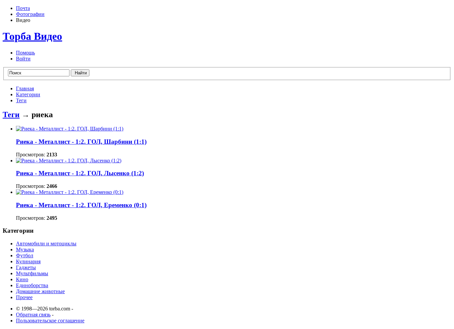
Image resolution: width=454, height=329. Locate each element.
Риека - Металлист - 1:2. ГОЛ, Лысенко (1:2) (80, 173)
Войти (23, 58)
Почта (23, 8)
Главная (25, 88)
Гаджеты (26, 267)
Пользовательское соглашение (50, 320)
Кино (22, 279)
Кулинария (28, 261)
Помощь (25, 52)
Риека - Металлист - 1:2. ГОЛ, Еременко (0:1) (81, 205)
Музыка (25, 249)
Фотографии (30, 14)
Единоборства (32, 285)
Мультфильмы (32, 273)
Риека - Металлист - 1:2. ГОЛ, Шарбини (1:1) (81, 141)
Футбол (24, 255)
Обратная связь (33, 314)
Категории (28, 94)
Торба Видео (32, 36)
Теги (21, 100)
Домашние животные (40, 291)
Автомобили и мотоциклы (46, 243)
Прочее (24, 297)
